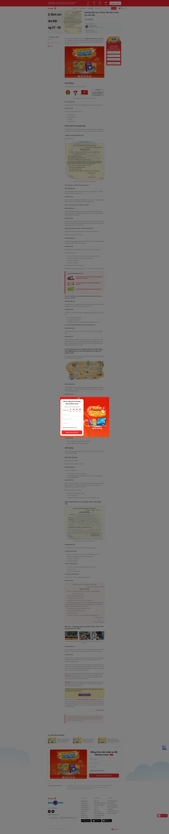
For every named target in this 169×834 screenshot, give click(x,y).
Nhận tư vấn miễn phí (72, 432)
